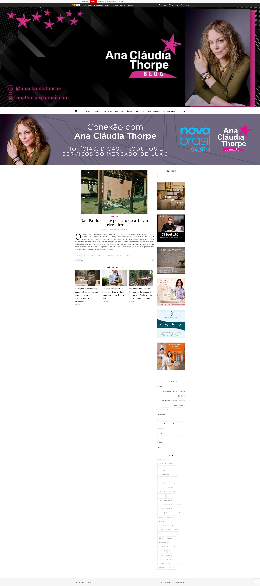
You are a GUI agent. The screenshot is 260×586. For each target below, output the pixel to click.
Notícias (108, 111)
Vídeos (129, 111)
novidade (162, 542)
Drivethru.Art (100, 255)
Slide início (160, 443)
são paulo (128, 255)
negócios (171, 538)
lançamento (164, 525)
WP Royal (88, 582)
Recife (174, 546)
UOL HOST (99, 5)
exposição (111, 255)
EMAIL (187, 5)
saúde (171, 551)
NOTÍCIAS (93, 1)
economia (172, 496)
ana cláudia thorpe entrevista (167, 469)
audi (160, 479)
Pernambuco (175, 542)
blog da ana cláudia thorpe (170, 483)
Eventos (119, 111)
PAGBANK (108, 5)
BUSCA (164, 5)
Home (87, 111)
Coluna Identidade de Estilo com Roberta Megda (173, 403)
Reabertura (163, 546)
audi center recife (173, 479)
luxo (176, 529)
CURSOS (115, 5)
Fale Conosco (169, 111)
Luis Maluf (119, 255)
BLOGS (121, 1)
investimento (164, 521)
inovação (171, 517)
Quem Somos (153, 111)
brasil (161, 487)
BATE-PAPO (176, 5)
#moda (161, 459)
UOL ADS (131, 5)
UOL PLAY (123, 5)
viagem (172, 568)
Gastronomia (176, 513)
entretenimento (165, 504)
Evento (178, 504)
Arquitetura (164, 475)
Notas (159, 433)
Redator (80, 260)
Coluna (96, 111)
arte (84, 255)
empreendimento (165, 500)
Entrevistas (161, 414)
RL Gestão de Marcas (178, 582)
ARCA (78, 255)
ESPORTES (101, 1)
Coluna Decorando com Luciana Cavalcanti (174, 393)
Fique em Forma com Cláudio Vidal (169, 424)
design (161, 496)
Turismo (162, 568)
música (179, 534)
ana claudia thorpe (167, 464)
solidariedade (164, 555)
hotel (161, 517)
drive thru (91, 255)
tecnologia (175, 563)
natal (161, 538)
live (173, 525)
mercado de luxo (165, 534)
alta (178, 459)
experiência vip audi (167, 508)
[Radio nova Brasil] (130, 164)
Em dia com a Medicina (165, 410)
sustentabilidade (166, 559)
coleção (162, 491)
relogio (162, 551)
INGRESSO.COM (89, 5)
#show (170, 459)
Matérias (140, 111)
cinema (170, 487)
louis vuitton (164, 529)
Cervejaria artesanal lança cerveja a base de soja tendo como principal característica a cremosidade (87, 295)
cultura (172, 491)
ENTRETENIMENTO (112, 1)
